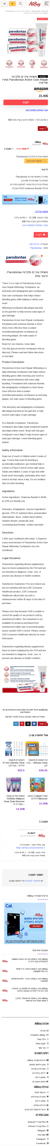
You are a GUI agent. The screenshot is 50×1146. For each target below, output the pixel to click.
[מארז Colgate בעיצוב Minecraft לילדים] (36, 779)
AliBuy (38, 142)
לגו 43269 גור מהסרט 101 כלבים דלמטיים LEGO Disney (30, 989)
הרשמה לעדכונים (35, 161)
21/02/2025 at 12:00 (27, 836)
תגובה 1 (7, 149)
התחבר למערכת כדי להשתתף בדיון (30, 830)
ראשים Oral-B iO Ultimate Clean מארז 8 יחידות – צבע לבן (14, 763)
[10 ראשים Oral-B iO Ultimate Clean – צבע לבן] (36, 743)
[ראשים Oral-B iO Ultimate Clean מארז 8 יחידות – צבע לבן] (13, 743)
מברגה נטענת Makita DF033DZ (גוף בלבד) (30, 960)
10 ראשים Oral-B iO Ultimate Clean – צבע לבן (37, 763)
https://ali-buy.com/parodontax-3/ (30, 848)
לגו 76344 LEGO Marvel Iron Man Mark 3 (31, 999)
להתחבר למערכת (32, 881)
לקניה (26, 102)
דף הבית (45, 11)
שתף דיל (12, 3)
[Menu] (46, 3)
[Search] (20, 3)
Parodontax (36, 248)
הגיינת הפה (36, 11)
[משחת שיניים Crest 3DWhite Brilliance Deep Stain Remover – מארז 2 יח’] (13, 779)
